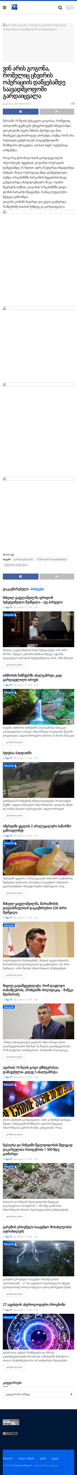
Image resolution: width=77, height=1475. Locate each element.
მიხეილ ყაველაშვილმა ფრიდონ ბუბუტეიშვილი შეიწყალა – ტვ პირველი (33, 599)
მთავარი (9, 614)
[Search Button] (60, 7)
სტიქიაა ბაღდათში (17, 753)
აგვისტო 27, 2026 (24, 607)
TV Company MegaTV (21, 1465)
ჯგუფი (55, 1458)
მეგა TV (9, 607)
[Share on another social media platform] (56, 112)
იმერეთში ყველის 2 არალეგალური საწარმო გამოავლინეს (37, 828)
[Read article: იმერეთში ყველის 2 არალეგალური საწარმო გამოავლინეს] (38, 857)
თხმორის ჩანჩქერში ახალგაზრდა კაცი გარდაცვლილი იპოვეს (32, 677)
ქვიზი (43, 1458)
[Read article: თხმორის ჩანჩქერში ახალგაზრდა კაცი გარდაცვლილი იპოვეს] (38, 707)
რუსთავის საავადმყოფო (52, 559)
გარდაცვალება (23, 559)
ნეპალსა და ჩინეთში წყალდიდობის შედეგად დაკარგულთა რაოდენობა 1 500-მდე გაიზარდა (38, 1149)
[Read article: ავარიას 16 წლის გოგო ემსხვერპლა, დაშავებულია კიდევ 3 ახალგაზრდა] (38, 1099)
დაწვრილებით (16, 664)
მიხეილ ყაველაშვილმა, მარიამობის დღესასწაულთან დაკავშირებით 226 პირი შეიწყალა (34, 908)
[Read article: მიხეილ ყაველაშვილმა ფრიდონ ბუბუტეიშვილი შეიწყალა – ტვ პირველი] (38, 629)
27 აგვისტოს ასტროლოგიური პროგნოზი (34, 1304)
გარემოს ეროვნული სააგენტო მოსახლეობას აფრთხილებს (37, 1229)
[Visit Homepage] (14, 7)
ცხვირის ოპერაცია (16, 564)
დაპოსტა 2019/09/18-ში (16, 103)
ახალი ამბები (26, 1458)
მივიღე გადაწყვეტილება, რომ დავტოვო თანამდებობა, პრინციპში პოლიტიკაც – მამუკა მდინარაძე (38, 990)
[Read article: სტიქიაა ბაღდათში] (38, 780)
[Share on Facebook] (20, 112)
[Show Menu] (4, 7)
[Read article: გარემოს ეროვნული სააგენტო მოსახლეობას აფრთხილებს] (38, 1258)
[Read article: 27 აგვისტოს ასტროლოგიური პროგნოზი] (38, 1332)
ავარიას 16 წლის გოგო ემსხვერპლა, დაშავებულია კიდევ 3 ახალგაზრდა (31, 1069)
